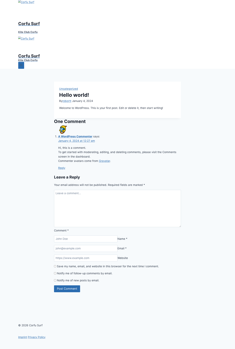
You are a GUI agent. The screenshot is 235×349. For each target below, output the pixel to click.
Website (123, 258)
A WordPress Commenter (75, 136)
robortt (66, 101)
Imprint (22, 337)
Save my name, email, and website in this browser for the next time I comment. (108, 266)
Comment (61, 230)
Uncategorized (68, 88)
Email (122, 248)
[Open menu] (21, 65)
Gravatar (104, 161)
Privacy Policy (36, 337)
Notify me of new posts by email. (78, 280)
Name (122, 238)
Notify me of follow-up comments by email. (84, 273)
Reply (61, 168)
